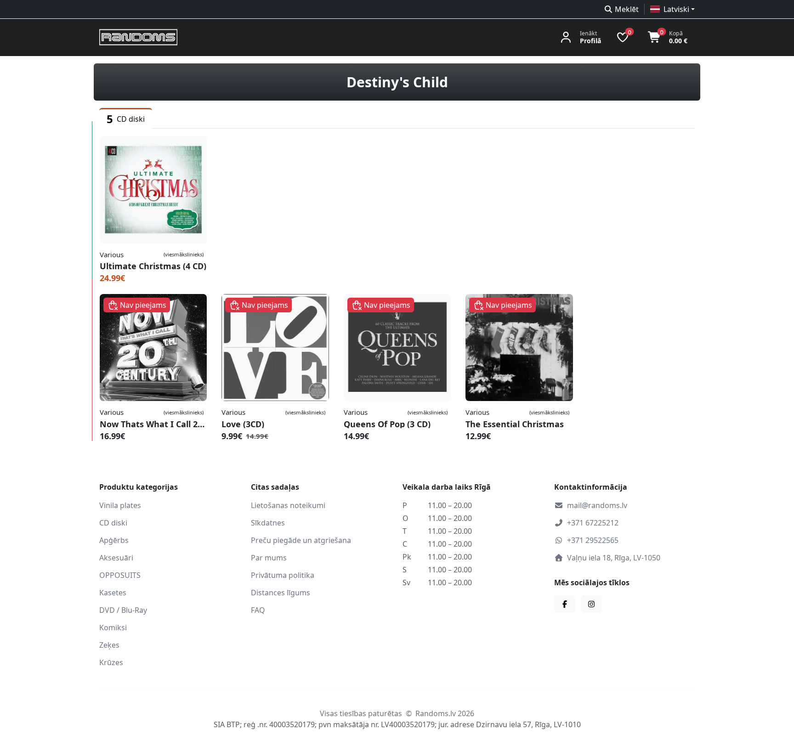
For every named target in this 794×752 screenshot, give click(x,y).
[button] (672, 9)
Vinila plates (120, 505)
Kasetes (112, 593)
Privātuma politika (282, 575)
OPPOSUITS (120, 575)
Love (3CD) (242, 424)
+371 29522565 (592, 540)
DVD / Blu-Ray (123, 610)
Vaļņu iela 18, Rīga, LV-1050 (613, 558)
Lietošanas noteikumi (288, 505)
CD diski (113, 523)
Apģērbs (114, 540)
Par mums (269, 558)
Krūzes (111, 662)
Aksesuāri (116, 558)
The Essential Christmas (514, 424)
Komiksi (113, 627)
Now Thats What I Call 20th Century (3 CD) (153, 424)
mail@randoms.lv (597, 505)
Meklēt (627, 9)
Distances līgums (280, 593)
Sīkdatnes (268, 523)
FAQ (258, 610)
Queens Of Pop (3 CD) (387, 424)
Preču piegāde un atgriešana (301, 540)
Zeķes (109, 645)
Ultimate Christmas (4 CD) (153, 266)
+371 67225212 (592, 523)
